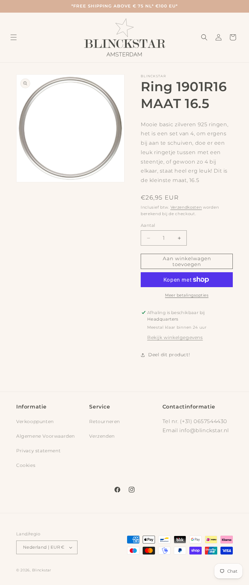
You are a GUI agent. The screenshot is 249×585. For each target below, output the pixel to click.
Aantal (148, 225)
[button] (13, 37)
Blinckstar (41, 570)
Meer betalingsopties (186, 295)
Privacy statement (38, 451)
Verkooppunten (35, 421)
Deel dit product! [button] (169, 355)
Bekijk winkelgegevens (175, 337)
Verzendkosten (186, 207)
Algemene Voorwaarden (45, 436)
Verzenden (101, 436)
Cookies (25, 465)
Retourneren (104, 421)
